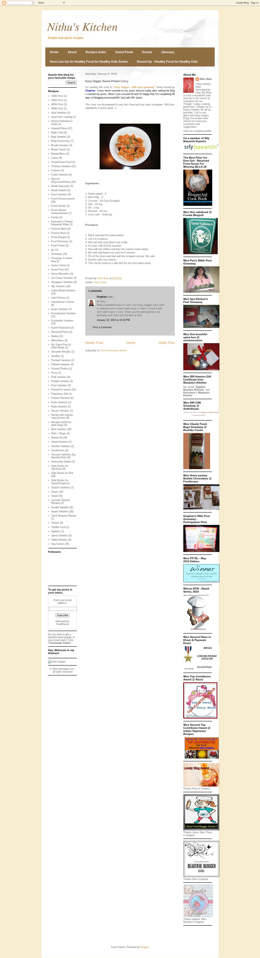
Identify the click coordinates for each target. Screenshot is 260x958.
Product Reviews (60, 397)
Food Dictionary (60, 241)
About (72, 52)
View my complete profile (197, 131)
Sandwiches (58, 450)
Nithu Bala (205, 79)
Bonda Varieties (60, 145)
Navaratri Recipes (61, 351)
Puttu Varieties (59, 402)
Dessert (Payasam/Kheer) (60, 180)
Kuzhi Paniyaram (60, 327)
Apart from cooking (61, 116)
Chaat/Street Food (61, 162)
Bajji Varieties (58, 136)
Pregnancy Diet (59, 393)
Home (54, 52)
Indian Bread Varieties (63, 290)
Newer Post (94, 343)
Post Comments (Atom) (114, 350)
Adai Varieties (58, 112)
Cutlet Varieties (59, 174)
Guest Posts (124, 52)
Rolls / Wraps (58, 433)
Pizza (54, 372)
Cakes (54, 157)
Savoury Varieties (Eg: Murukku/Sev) (63, 456)
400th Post (57, 104)
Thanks (55, 522)
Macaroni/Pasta (60, 331)
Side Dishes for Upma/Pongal (59, 482)
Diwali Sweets (59, 190)
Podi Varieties (58, 377)
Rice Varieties (58, 429)
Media (54, 336)
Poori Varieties (59, 385)
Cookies (55, 170)
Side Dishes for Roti (62, 473)
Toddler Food (58, 527)
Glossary (167, 52)
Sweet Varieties (59, 511)
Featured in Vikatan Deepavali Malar (62, 223)
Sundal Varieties (60, 507)
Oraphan (102, 296)
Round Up (56, 437)
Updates (55, 531)
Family (55, 217)
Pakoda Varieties (60, 364)
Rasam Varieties (60, 410)
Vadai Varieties (59, 539)
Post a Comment (102, 327)
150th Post (57, 96)
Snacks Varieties (60, 487)
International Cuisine (62, 301)
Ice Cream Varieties (62, 277)
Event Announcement (63, 198)
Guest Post (57, 269)
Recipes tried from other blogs (61, 424)
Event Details (58, 205)
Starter (55, 495)
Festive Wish (58, 232)
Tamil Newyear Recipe (63, 515)
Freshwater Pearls (59, 643)
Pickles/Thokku (59, 368)
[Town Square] (56, 661)
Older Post (167, 343)
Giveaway (56, 253)
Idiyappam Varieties (62, 282)
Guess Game (58, 265)
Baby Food (57, 132)
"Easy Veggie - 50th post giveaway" (135, 87)
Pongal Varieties (60, 381)
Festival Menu (59, 228)
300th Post (57, 100)
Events (147, 52)
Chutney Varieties (61, 166)
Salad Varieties (59, 441)
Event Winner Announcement (59, 212)
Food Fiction (58, 245)
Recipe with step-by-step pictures (62, 416)
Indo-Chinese (58, 297)
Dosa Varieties (59, 194)
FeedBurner (62, 624)
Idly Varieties (58, 286)
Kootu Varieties (59, 309)
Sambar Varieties (60, 446)
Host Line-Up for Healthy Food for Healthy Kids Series (89, 61)
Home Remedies (60, 273)
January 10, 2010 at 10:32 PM (113, 320)
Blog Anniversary (60, 140)
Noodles (55, 356)
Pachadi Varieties (60, 360)
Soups (54, 491)
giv (52, 249)
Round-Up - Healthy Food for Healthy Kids (167, 61)
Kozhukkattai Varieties (63, 313)
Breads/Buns (58, 153)
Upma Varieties (59, 535)
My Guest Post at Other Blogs (61, 346)
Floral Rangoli (58, 237)
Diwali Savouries (60, 186)
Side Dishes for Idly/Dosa (59, 467)
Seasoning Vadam (61, 461)
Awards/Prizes (59, 128)
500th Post (57, 108)
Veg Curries (100, 282)
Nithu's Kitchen (82, 26)
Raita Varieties (59, 406)
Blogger (144, 947)
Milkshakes (57, 340)
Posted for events (61, 389)
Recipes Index (96, 52)
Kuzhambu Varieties (62, 320)
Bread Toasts (58, 149)
